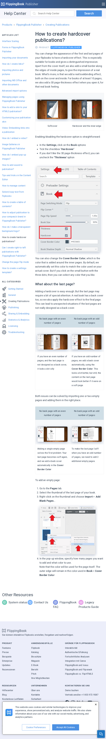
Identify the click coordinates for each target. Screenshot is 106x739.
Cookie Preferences (36, 727)
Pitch (33, 674)
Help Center (15, 13)
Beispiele (7, 656)
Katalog (35, 652)
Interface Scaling (10, 41)
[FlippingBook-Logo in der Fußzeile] (14, 631)
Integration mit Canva (75, 661)
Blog (4, 694)
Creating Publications (57, 24)
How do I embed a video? (14, 138)
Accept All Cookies (65, 727)
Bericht (34, 669)
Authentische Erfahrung (76, 652)
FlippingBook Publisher (29, 24)
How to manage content (13, 185)
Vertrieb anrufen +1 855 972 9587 (81, 694)
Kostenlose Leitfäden (13, 699)
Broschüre (36, 656)
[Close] (96, 704)
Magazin (35, 661)
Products (7, 24)
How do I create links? (13, 64)
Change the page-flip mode (15, 262)
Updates (6, 665)
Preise (5, 652)
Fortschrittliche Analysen (77, 656)
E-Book (34, 665)
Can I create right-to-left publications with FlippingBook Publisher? (14, 251)
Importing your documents (15, 57)
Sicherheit (36, 699)
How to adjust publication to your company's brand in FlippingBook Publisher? (16, 216)
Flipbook (35, 648)
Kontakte (35, 694)
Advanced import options (14, 90)
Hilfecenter (7, 690)
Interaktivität (71, 648)
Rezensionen (8, 669)
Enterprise (7, 661)
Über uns (35, 690)
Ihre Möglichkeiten (40, 678)
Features (6, 648)
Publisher (31, 4)
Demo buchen (72, 690)
